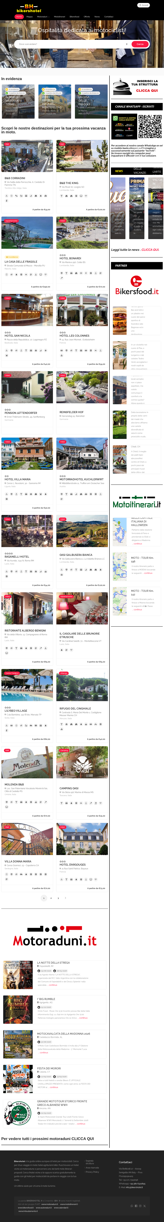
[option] (18, 101)
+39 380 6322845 (137, 1183)
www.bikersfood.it (26, 1208)
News (97, 17)
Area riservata (92, 1167)
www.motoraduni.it (49, 1204)
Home (19, 17)
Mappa (30, 17)
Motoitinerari (59, 17)
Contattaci (108, 17)
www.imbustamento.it (28, 1211)
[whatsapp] (131, 1206)
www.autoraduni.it (44, 1208)
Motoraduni (42, 17)
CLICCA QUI (149, 250)
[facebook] (136, 1206)
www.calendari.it (61, 1208)
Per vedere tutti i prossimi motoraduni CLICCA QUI (47, 1139)
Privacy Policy (92, 1172)
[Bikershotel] (29, 8)
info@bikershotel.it (134, 1187)
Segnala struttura (90, 1162)
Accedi (144, 5)
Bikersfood (74, 17)
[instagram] (140, 1206)
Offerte (87, 17)
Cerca (140, 44)
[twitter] (144, 1206)
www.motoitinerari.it (69, 1204)
